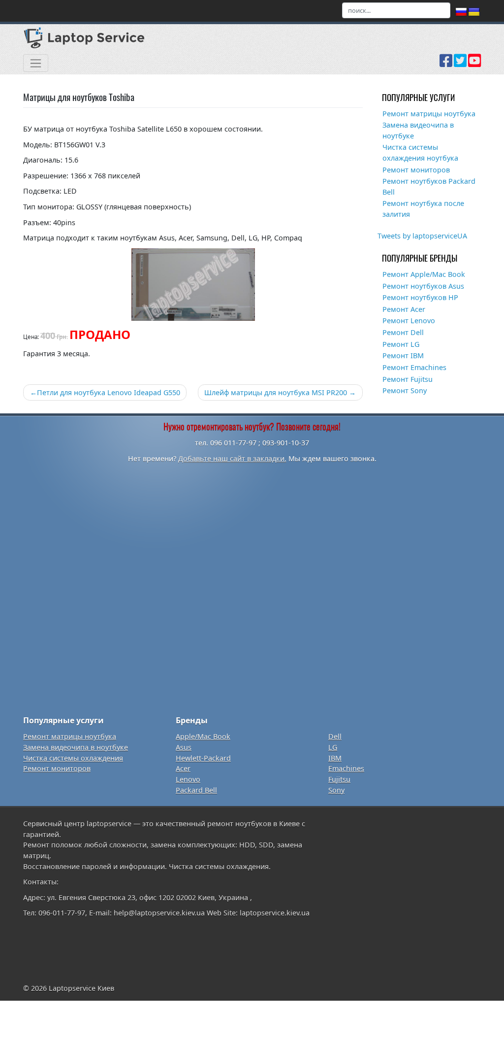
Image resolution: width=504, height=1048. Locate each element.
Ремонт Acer (403, 309)
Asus (183, 747)
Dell (335, 736)
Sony (336, 790)
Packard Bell (196, 790)
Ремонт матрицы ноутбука (428, 113)
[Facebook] (446, 64)
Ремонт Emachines (414, 367)
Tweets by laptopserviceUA (422, 235)
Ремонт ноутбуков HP (420, 297)
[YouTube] (474, 64)
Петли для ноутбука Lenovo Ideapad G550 (108, 392)
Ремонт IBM (403, 355)
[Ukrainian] (474, 12)
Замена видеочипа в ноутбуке (418, 130)
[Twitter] (460, 64)
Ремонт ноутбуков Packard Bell (428, 186)
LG (332, 747)
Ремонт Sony (404, 390)
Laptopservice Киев (81, 988)
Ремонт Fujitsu (407, 379)
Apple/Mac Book (203, 736)
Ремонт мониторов (416, 169)
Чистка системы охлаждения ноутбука (420, 152)
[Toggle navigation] (35, 63)
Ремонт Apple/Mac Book (423, 274)
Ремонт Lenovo (408, 320)
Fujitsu (339, 779)
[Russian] (461, 12)
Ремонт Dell (403, 332)
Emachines (346, 768)
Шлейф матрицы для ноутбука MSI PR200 (275, 392)
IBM (335, 758)
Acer (183, 768)
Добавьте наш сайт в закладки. (232, 458)
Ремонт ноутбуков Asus (423, 286)
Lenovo (188, 779)
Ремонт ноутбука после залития (423, 209)
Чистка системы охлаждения (73, 758)
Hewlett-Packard (203, 758)
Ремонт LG (400, 344)
